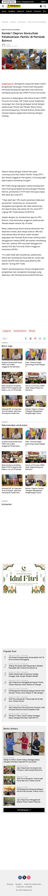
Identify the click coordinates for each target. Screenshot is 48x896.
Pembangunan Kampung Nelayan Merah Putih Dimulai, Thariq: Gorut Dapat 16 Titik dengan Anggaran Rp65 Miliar (27, 692)
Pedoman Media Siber (32, 884)
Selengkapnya (23, 810)
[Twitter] (24, 878)
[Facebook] (20, 878)
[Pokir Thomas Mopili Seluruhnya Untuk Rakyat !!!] (35, 354)
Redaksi (18, 884)
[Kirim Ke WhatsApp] (44, 338)
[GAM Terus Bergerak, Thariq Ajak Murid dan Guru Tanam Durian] (9, 780)
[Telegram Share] (40, 338)
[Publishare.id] (13, 6)
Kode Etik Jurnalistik (24, 887)
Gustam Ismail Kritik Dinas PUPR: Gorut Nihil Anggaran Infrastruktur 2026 (12, 364)
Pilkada (32, 331)
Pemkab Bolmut (20, 331)
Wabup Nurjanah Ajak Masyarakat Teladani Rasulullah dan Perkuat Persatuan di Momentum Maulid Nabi (26, 667)
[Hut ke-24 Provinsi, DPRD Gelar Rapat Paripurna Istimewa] (35, 378)
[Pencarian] (45, 6)
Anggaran (7, 331)
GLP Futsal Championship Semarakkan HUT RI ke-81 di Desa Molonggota (26, 658)
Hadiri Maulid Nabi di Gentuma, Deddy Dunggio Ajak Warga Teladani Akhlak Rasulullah (23, 675)
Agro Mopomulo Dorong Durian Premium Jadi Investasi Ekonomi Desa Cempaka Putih (27, 708)
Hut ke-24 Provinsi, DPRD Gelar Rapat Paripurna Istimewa (35, 388)
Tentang (10, 884)
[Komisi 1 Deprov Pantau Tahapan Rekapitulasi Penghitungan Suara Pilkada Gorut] (35, 401)
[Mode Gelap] (41, 6)
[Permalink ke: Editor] (3, 45)
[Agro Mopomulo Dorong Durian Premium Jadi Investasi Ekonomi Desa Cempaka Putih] (9, 769)
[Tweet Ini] (30, 338)
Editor (8, 45)
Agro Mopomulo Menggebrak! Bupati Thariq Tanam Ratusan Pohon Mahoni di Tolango (26, 683)
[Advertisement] (24, 76)
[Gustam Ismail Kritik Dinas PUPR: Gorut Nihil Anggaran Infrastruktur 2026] (12, 354)
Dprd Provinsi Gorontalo (11, 30)
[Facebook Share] (26, 338)
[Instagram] (29, 878)
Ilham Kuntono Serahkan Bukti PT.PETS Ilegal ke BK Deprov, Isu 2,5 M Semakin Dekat (12, 388)
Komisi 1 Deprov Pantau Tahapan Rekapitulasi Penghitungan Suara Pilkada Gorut (34, 411)
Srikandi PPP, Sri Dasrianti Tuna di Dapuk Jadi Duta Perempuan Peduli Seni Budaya (11, 411)
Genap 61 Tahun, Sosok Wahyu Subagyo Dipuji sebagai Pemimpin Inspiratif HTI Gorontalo (24, 717)
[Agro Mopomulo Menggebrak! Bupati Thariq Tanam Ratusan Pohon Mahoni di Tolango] (9, 801)
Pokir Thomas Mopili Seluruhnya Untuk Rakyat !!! (35, 364)
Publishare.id (27, 890)
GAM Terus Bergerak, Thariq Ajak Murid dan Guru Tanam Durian (26, 700)
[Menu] (3, 6)
